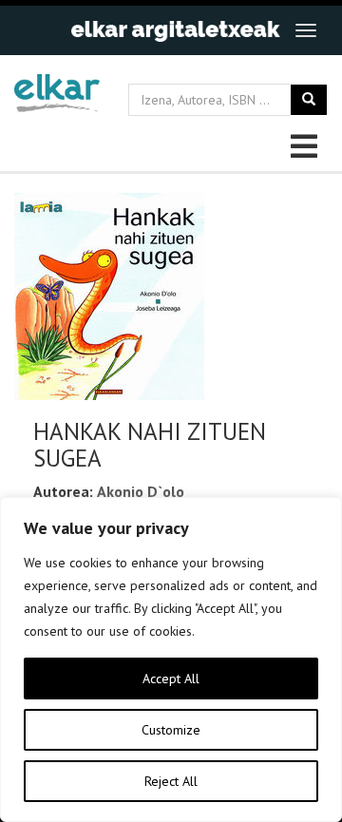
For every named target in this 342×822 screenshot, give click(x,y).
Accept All (171, 678)
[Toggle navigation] (306, 30)
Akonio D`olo (140, 491)
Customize (171, 729)
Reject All (171, 781)
